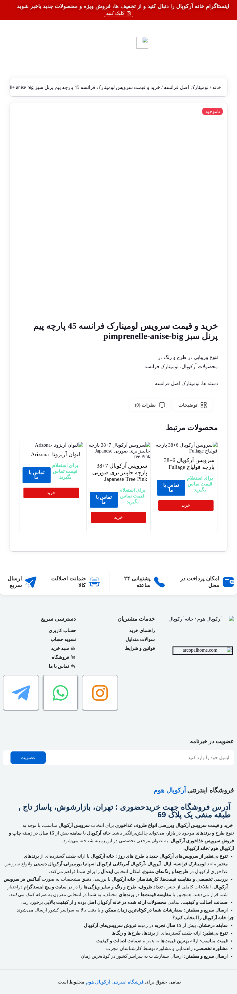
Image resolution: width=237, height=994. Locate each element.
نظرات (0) (145, 405)
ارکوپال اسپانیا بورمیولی (87, 863)
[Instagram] (100, 693)
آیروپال (154, 863)
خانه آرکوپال (102, 856)
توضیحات (187, 405)
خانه (216, 87)
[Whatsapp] (60, 693)
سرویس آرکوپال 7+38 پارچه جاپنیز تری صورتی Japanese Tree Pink (119, 472)
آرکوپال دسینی (48, 863)
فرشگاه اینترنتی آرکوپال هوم (115, 981)
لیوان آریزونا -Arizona (55, 454)
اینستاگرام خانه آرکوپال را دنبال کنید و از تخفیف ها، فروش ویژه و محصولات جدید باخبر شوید (123, 6)
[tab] (192, 405)
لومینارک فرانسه (190, 863)
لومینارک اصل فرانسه (186, 87)
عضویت (28, 757)
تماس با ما (171, 487)
